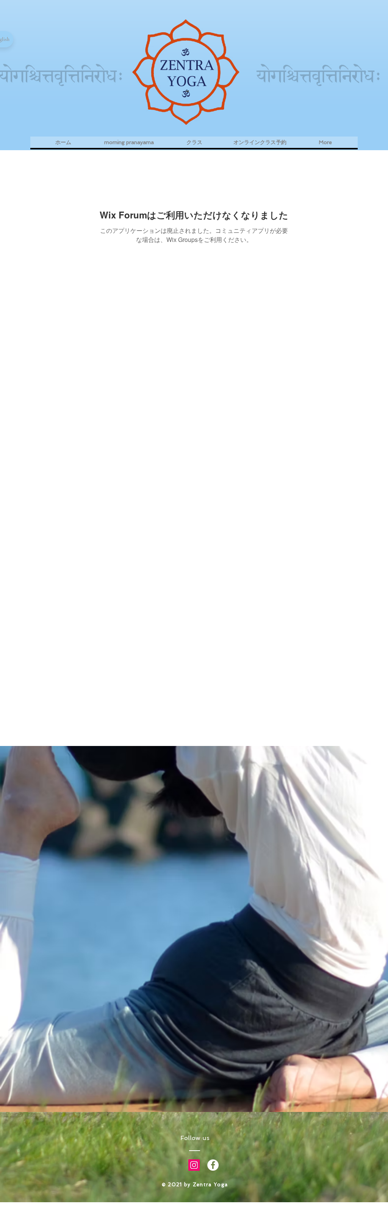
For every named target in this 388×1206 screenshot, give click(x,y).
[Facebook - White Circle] (213, 1165)
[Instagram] (194, 1165)
